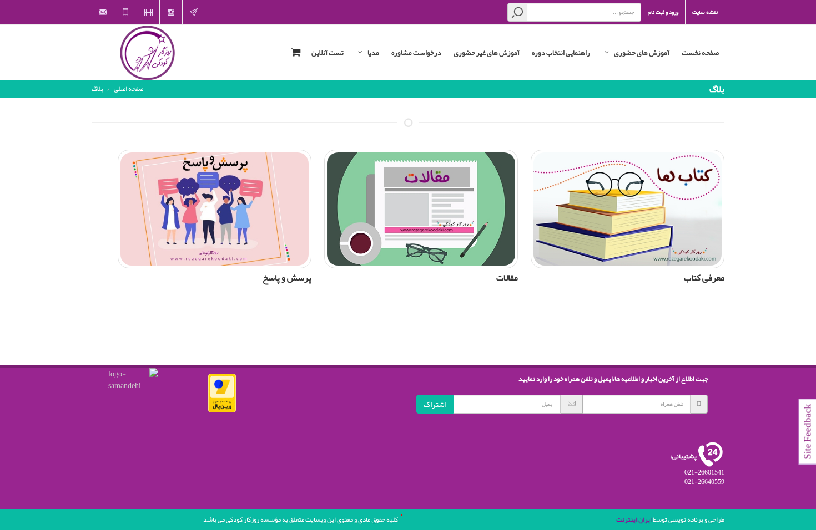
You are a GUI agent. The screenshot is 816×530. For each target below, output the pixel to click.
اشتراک (435, 404)
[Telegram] (194, 12)
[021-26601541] (125, 12)
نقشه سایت (705, 12)
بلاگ (97, 88)
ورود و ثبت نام (663, 12)
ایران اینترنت (634, 519)
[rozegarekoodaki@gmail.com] (103, 12)
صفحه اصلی (128, 88)
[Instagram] (171, 12)
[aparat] (148, 12)
